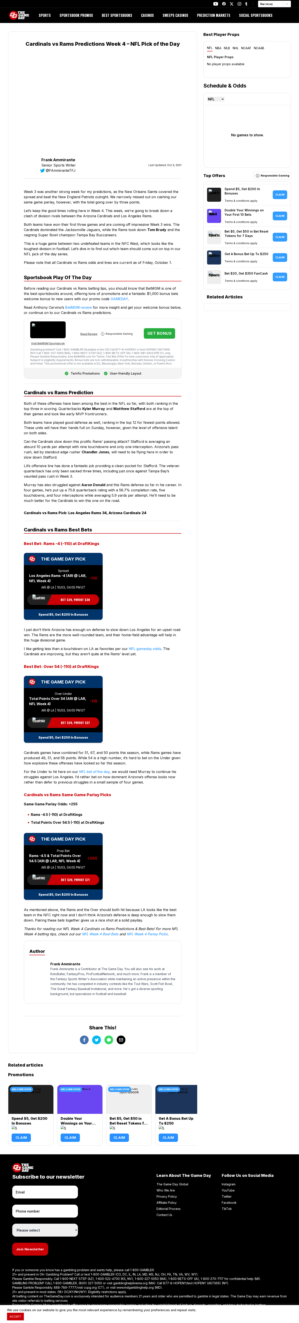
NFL (210, 48)
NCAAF (246, 48)
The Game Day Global (172, 1184)
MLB (227, 48)
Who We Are (166, 1190)
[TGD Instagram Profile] (239, 4)
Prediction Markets (213, 15)
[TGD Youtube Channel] (215, 4)
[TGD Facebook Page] (224, 4)
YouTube (228, 1190)
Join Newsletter (30, 1249)
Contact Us (164, 1215)
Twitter (227, 1196)
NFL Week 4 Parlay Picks (147, 934)
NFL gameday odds (145, 649)
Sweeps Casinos (175, 15)
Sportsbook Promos (76, 15)
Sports (45, 15)
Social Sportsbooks (256, 15)
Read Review (88, 334)
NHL (236, 48)
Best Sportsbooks (117, 15)
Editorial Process (169, 1209)
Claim (21, 1138)
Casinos (147, 15)
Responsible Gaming (119, 333)
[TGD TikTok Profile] (246, 4)
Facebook (229, 1202)
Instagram (229, 1184)
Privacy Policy (167, 1196)
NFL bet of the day (94, 771)
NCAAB (259, 48)
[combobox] (260, 4)
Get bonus (159, 333)
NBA (218, 48)
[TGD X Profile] (231, 4)
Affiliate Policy (167, 1202)
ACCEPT (15, 1316)
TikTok (227, 1209)
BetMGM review (78, 307)
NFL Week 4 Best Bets (100, 934)
